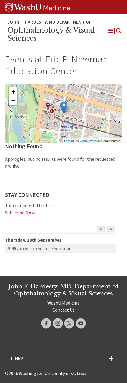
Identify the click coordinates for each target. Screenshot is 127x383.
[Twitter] (69, 323)
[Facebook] (46, 323)
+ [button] (13, 91)
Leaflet (69, 140)
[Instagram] (58, 323)
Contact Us (63, 310)
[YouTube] (81, 323)
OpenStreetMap (91, 140)
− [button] (13, 100)
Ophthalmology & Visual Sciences (51, 34)
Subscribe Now (20, 212)
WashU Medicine (63, 303)
